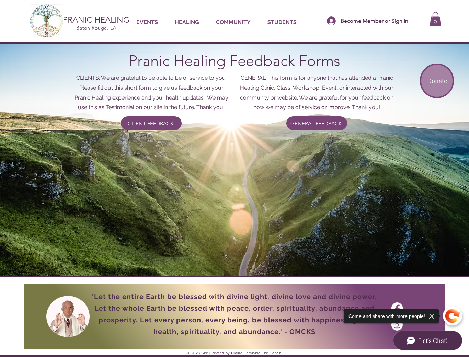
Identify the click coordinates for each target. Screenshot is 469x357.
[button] (186, 22)
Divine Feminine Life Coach (256, 353)
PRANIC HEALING (96, 20)
